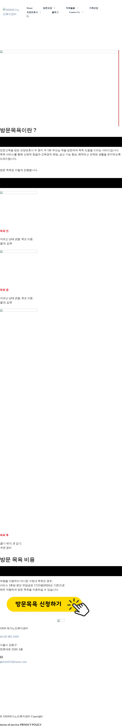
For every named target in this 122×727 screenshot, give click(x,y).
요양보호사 (32, 12)
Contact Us (74, 12)
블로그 (55, 12)
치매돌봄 (70, 8)
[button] (27, 16)
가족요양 (93, 8)
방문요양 (47, 8)
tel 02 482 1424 (9, 636)
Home (30, 8)
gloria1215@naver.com (13, 662)
